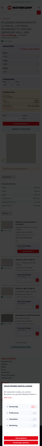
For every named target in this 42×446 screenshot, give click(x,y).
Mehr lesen (8, 398)
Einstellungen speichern (21, 443)
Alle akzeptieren (21, 438)
